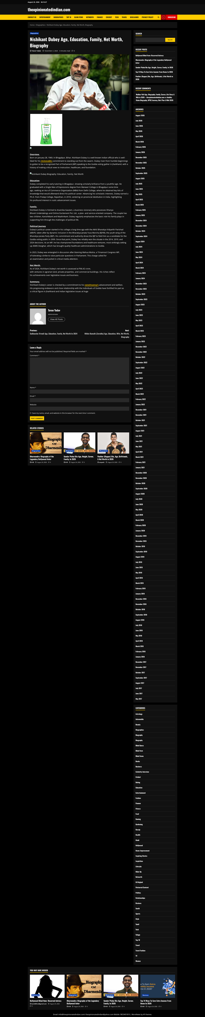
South (138, 908)
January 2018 (140, 656)
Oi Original (139, 882)
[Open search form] (158, 17)
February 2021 (140, 462)
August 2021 (140, 430)
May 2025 (139, 194)
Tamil (137, 924)
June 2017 (139, 693)
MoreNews (136, 1014)
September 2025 (141, 173)
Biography (139, 735)
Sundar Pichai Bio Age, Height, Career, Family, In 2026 (79, 458)
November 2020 (141, 478)
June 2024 (139, 252)
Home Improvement (142, 850)
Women (138, 961)
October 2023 (140, 294)
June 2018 (139, 630)
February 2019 (141, 588)
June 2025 (139, 189)
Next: (107, 333)
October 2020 (140, 483)
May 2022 (139, 383)
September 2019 (141, 551)
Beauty (138, 724)
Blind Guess (140, 745)
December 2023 (141, 283)
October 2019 (140, 546)
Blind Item (139, 750)
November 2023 (141, 289)
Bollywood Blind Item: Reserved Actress (150, 55)
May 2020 (139, 509)
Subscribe (172, 17)
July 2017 (139, 688)
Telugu (138, 934)
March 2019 (140, 583)
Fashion (138, 798)
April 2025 (139, 199)
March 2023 (140, 331)
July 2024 (139, 246)
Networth (90, 17)
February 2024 (141, 273)
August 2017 (140, 683)
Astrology (139, 714)
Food (137, 814)
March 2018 (140, 646)
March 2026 (140, 141)
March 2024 (140, 267)
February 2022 (141, 399)
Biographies (58, 17)
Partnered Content (142, 887)
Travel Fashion (140, 950)
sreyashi (101, 462)
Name (33, 387)
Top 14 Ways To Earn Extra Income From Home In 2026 (154, 72)
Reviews (138, 903)
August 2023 (140, 304)
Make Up (138, 871)
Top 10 (68, 17)
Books (138, 761)
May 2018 (139, 635)
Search (139, 33)
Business (139, 766)
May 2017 (139, 699)
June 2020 (139, 504)
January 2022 (140, 404)
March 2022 (140, 394)
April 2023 (139, 325)
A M (32, 462)
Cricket (109, 17)
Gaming (138, 819)
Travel (124, 17)
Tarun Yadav (36, 51)
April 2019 (139, 578)
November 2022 (141, 352)
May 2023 (139, 320)
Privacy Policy (147, 17)
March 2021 (140, 457)
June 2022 (139, 378)
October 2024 (140, 231)
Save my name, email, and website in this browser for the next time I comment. (63, 413)
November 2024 (141, 225)
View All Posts (56, 319)
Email (33, 396)
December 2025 (141, 157)
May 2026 (139, 131)
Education (139, 787)
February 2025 (141, 210)
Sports (138, 913)
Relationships (140, 898)
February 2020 (141, 525)
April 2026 (139, 136)
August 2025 (140, 178)
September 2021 (141, 425)
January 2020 (140, 530)
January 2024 (140, 278)
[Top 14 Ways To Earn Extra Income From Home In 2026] (157, 986)
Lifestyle (139, 866)
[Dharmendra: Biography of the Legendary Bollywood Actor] (46, 443)
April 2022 (139, 388)
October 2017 (140, 672)
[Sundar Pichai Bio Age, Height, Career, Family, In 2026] (79, 443)
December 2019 (141, 536)
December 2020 (141, 472)
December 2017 (141, 662)
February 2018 (140, 651)
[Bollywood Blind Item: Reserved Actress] (47, 986)
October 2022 (140, 357)
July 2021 (139, 436)
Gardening (139, 824)
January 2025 (140, 215)
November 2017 (141, 667)
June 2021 (139, 441)
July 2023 (139, 310)
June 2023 (139, 315)
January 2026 (140, 152)
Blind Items (78, 17)
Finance (100, 17)
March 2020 (140, 520)
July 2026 (139, 120)
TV (136, 955)
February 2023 (141, 336)
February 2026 (141, 147)
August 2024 (140, 241)
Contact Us (32, 17)
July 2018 (139, 625)
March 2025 (140, 204)
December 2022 (141, 346)
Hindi (137, 840)
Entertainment (44, 17)
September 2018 (141, 614)
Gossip (138, 829)
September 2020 (141, 488)
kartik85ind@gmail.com (39, 1004)
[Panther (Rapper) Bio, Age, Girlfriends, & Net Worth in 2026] (113, 443)
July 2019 (139, 562)
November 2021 (141, 415)
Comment (34, 355)
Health (138, 835)
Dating (138, 782)
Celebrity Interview (142, 771)
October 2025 (140, 168)
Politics (138, 892)
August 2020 (140, 493)
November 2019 (141, 541)
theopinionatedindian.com (49, 9)
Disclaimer (134, 17)
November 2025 (141, 162)
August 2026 (140, 115)
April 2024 (139, 262)
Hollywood (139, 845)
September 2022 (141, 362)
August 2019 (140, 557)
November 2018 (141, 604)
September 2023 (141, 299)
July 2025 (139, 183)
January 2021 (140, 467)
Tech (117, 17)
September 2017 (141, 677)
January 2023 (140, 341)
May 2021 (139, 446)
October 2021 (140, 420)
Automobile (140, 719)
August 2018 (140, 620)
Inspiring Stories (141, 856)
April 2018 (139, 641)
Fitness (138, 808)
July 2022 (139, 373)
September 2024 (141, 236)
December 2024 (141, 220)
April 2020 (139, 515)
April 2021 (139, 451)
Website (33, 404)
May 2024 (139, 257)
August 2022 (140, 367)
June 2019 (139, 567)
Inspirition (139, 861)
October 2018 (140, 609)
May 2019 (139, 572)
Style (137, 919)
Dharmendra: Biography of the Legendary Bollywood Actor (42, 458)
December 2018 (141, 599)
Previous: (53, 332)
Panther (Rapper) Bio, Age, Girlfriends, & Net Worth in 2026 (112, 458)
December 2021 (141, 409)
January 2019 (140, 593)
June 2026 (139, 126)
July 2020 (139, 499)
